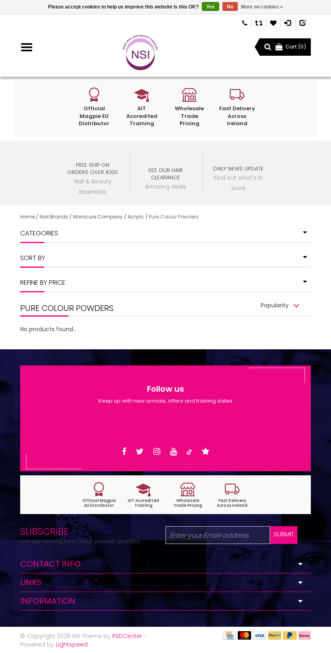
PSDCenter (127, 636)
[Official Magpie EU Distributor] (99, 495)
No (230, 7)
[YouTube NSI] (173, 452)
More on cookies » (262, 7)
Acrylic (136, 216)
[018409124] (244, 22)
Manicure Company (98, 216)
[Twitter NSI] (140, 452)
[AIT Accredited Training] (143, 495)
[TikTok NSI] (189, 452)
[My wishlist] (273, 22)
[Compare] (258, 22)
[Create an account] (303, 22)
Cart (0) (295, 46)
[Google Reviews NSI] (206, 452)
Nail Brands (54, 216)
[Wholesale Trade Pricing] (188, 495)
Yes (210, 7)
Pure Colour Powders (174, 216)
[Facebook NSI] (124, 452)
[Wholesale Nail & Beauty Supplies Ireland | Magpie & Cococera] (140, 52)
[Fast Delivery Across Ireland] (232, 495)
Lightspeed (72, 644)
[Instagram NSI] (156, 452)
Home (27, 216)
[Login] (288, 22)
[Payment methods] (229, 635)
